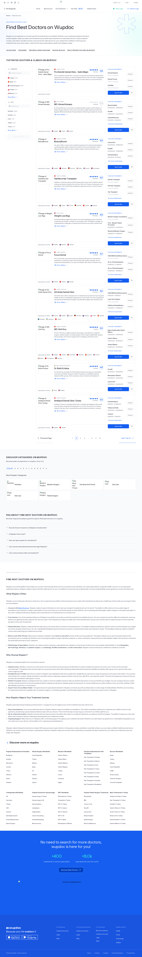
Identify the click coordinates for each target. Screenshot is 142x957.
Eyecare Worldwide (116, 751)
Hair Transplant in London (92, 773)
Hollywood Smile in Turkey (118, 796)
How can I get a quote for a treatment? (23, 540)
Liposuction (111, 142)
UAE (7, 808)
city (12, 102)
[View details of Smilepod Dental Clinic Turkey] (45, 401)
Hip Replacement (11, 816)
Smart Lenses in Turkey (117, 812)
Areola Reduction (113, 117)
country (14, 69)
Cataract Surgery (115, 778)
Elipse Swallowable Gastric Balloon (116, 331)
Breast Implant (112, 105)
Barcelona (9, 763)
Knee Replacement (12, 819)
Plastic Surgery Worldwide (41, 751)
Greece (34, 778)
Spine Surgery (10, 823)
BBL (85, 800)
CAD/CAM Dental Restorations (117, 256)
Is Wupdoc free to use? (17, 534)
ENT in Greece (62, 812)
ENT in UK (61, 816)
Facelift (110, 111)
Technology (120, 938)
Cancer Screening (38, 816)
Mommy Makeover (90, 823)
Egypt (60, 782)
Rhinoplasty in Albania (65, 823)
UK (33, 771)
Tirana (11, 126)
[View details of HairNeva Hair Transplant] (45, 179)
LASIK (112, 771)
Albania (34, 763)
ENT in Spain (62, 819)
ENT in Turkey (62, 804)
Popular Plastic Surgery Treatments (96, 792)
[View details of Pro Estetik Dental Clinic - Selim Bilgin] (45, 73)
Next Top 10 (126, 438)
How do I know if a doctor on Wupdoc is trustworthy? (28, 528)
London (8, 767)
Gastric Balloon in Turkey (118, 823)
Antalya (12, 115)
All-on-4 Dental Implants (115, 262)
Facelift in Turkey (115, 804)
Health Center (91, 9)
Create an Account (62, 931)
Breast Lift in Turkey (116, 816)
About (89, 953)
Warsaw (8, 775)
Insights (118, 942)
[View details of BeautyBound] (45, 142)
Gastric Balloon (63, 763)
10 (100, 438)
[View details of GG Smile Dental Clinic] (45, 293)
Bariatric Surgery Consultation (117, 217)
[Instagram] (8, 2)
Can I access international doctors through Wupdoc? (28, 547)
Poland (13, 89)
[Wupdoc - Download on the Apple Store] (14, 937)
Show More (11, 97)
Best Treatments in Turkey (119, 792)
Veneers (110, 414)
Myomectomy (36, 823)
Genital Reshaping (38, 819)
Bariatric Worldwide (64, 751)
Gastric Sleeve (112, 338)
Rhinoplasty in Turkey (64, 796)
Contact (97, 953)
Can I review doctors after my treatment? (24, 553)
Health (118, 931)
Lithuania (61, 778)
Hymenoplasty (36, 804)
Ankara (12, 123)
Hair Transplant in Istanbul (92, 780)
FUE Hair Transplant (114, 186)
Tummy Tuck (88, 804)
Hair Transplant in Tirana (91, 769)
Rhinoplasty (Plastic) (114, 375)
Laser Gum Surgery (114, 299)
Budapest (9, 755)
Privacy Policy (131, 953)
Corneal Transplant (116, 782)
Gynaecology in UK (38, 800)
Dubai (8, 778)
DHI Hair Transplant (114, 179)
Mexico (13, 93)
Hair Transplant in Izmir (91, 765)
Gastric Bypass (112, 344)
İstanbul (12, 111)
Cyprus (34, 782)
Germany (9, 800)
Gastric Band (62, 759)
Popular (10, 468)
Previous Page (46, 438)
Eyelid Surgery (88, 819)
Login (58, 935)
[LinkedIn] (15, 2)
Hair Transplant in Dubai (91, 776)
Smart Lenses (114, 775)
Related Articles (59, 50)
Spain (13, 82)
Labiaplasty (35, 808)
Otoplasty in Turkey (64, 800)
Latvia (60, 775)
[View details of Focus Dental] (45, 256)
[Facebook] (4, 2)
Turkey (14, 78)
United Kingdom (16, 86)
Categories (22, 50)
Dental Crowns (112, 79)
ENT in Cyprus (62, 808)
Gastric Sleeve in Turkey (117, 808)
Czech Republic (37, 755)
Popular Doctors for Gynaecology (43, 792)
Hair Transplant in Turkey (117, 800)
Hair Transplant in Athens (92, 761)
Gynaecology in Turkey (39, 796)
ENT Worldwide (63, 792)
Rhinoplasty (87, 796)
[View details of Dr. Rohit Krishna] (45, 369)
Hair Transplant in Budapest (92, 784)
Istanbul (8, 782)
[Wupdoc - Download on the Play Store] (30, 937)
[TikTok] (18, 2)
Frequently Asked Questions (39, 50)
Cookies (105, 953)
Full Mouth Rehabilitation (115, 305)
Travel (118, 935)
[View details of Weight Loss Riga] (45, 217)
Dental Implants (113, 73)
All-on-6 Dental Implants (115, 268)
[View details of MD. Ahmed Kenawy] (45, 105)
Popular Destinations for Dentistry (17, 751)
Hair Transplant (112, 192)
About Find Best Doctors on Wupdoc (81, 50)
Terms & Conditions (117, 953)
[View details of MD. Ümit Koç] (45, 330)
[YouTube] (11, 2)
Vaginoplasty (36, 812)
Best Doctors (48, 9)
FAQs (58, 938)
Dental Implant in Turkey (117, 819)
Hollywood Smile (113, 408)
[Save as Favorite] (132, 93)
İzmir (11, 119)
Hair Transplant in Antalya (92, 757)
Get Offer (77, 9)
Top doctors (11, 50)
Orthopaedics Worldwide (14, 792)
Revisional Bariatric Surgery (116, 231)
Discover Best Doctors (69, 870)
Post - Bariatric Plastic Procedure (115, 224)
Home (38, 9)
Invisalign (111, 85)
